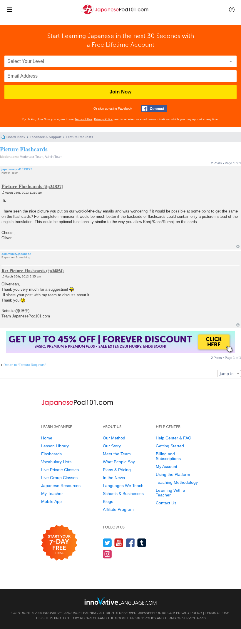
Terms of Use (83, 119)
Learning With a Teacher (170, 492)
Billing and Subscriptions (168, 456)
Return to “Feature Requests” (25, 365)
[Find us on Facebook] (130, 542)
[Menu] (9, 9)
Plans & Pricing (117, 469)
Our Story (112, 446)
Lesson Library (55, 446)
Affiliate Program (118, 509)
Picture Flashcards (24, 149)
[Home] (115, 14)
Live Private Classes (60, 469)
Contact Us (166, 503)
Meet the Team (117, 453)
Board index (15, 137)
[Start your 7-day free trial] (59, 543)
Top (238, 246)
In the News (114, 477)
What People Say (119, 461)
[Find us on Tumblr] (141, 542)
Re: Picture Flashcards (23, 270)
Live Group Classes (59, 477)
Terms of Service (180, 618)
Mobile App (51, 501)
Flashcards (51, 453)
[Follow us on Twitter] (107, 542)
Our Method (114, 438)
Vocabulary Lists (56, 461)
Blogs (108, 501)
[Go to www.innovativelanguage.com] (120, 601)
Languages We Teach (123, 485)
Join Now (120, 92)
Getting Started (170, 446)
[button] (231, 9)
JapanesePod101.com (156, 613)
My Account (166, 466)
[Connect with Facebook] (154, 108)
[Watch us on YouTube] (118, 542)
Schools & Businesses (123, 493)
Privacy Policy (103, 119)
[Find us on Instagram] (107, 553)
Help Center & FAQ (173, 438)
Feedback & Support (45, 137)
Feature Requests (79, 137)
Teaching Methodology (177, 482)
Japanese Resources (61, 485)
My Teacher (52, 493)
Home (46, 438)
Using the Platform (173, 474)
